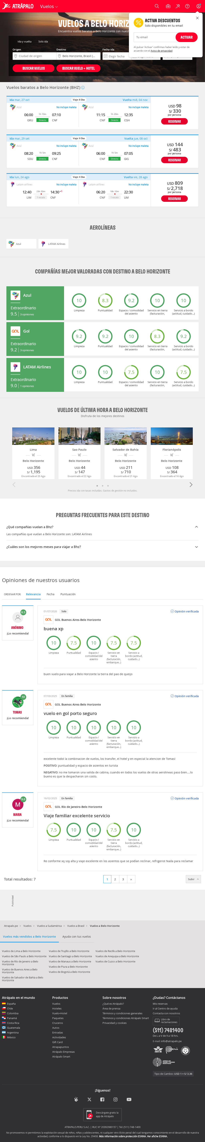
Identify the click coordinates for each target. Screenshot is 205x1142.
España (11, 1003)
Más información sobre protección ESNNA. (123, 1136)
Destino (61, 49)
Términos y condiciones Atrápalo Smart (125, 1018)
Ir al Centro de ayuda (165, 1008)
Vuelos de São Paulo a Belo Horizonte (24, 956)
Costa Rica (13, 1023)
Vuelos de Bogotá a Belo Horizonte (69, 972)
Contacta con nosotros (166, 1013)
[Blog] (76, 1099)
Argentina (13, 1032)
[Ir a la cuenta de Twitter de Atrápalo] (89, 1100)
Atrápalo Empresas (63, 1052)
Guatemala (13, 1027)
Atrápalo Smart (61, 1056)
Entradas (57, 1032)
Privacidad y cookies (114, 1023)
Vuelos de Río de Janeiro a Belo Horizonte (20, 963)
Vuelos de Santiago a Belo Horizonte (70, 956)
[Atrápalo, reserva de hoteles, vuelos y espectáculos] (18, 6)
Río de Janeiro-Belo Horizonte (81, 807)
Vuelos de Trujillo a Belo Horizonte (69, 951)
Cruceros (57, 1023)
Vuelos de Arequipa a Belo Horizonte (117, 956)
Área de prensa (111, 1008)
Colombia (12, 1013)
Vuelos (27, 926)
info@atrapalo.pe (171, 1041)
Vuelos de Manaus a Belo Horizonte (70, 961)
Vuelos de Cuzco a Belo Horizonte (115, 961)
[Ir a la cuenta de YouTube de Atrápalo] (129, 1100)
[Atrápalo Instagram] (116, 1100)
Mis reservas (160, 1003)
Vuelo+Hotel (59, 1013)
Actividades (59, 1037)
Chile (10, 1008)
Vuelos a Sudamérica (49, 926)
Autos (55, 1027)
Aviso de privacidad (161, 50)
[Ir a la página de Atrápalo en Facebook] (102, 1100)
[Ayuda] (187, 6)
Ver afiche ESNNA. (157, 1136)
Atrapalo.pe (11, 926)
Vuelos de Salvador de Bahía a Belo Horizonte (22, 979)
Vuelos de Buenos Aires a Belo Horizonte (19, 971)
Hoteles (56, 1008)
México (11, 1037)
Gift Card (57, 1042)
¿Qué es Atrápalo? (113, 1003)
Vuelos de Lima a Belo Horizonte (21, 951)
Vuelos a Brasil (75, 926)
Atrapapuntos (60, 1047)
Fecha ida (108, 49)
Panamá (12, 1018)
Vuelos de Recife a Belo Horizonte (115, 951)
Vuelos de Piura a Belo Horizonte (68, 966)
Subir (191, 879)
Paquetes (57, 1018)
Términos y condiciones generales (122, 1013)
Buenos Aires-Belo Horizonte (81, 620)
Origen (17, 49)
